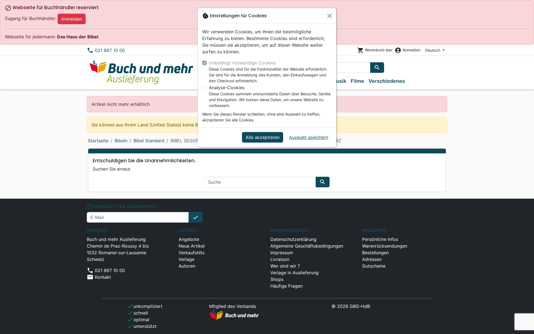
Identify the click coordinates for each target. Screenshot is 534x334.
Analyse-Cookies (226, 87)
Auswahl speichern (308, 137)
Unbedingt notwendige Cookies (242, 63)
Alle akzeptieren (263, 137)
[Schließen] (329, 15)
